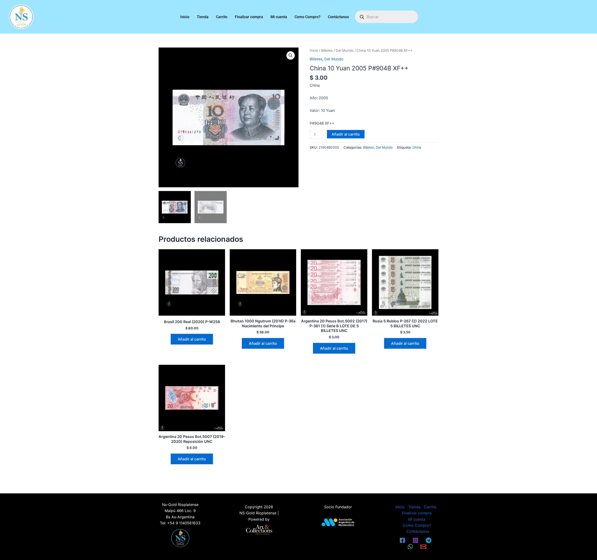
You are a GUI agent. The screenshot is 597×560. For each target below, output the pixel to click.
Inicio (184, 17)
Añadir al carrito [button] (192, 339)
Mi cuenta (279, 17)
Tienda (202, 17)
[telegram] (429, 540)
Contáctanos (338, 17)
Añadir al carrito (346, 134)
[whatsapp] (411, 547)
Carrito (221, 17)
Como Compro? (307, 17)
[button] (290, 55)
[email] (424, 547)
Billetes (327, 50)
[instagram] (416, 540)
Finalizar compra (249, 17)
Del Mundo (345, 50)
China (416, 147)
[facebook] (403, 540)
